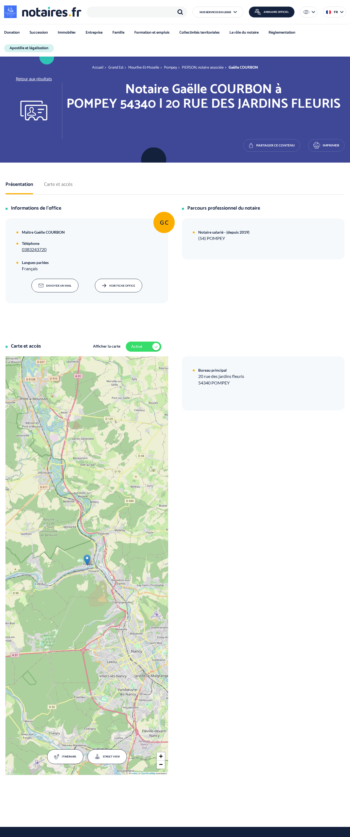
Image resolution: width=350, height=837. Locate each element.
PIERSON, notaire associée (203, 67)
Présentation (19, 185)
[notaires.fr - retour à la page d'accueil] (42, 11)
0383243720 (34, 249)
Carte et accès (58, 185)
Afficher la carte (106, 346)
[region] (137, 12)
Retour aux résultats (34, 79)
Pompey (170, 67)
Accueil (97, 67)
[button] (217, 12)
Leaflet (134, 773)
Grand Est (115, 67)
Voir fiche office (122, 285)
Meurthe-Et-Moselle (143, 67)
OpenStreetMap (148, 773)
